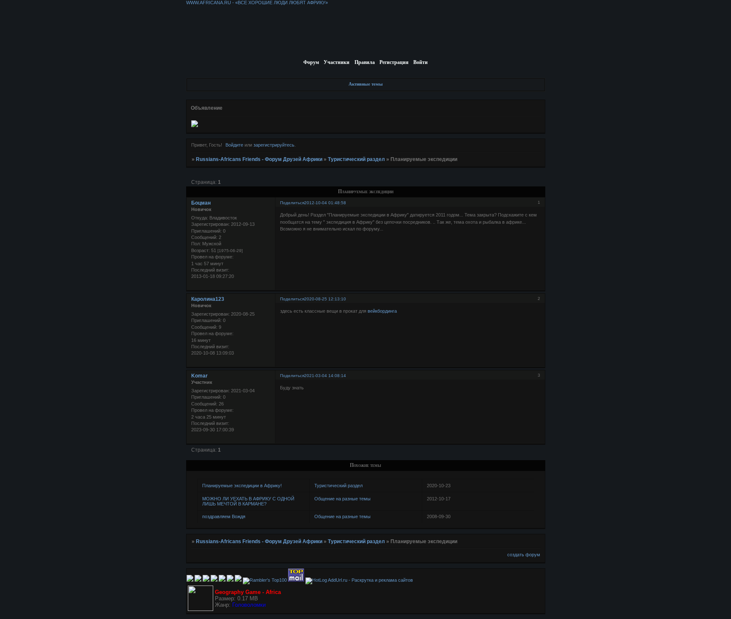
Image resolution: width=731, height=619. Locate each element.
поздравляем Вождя (223, 516)
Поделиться (292, 202)
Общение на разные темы (342, 498)
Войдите (234, 144)
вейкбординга (382, 311)
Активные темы (366, 83)
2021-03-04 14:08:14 (325, 375)
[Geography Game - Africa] (200, 609)
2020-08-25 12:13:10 (325, 299)
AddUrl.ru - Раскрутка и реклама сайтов (370, 580)
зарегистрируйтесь (273, 144)
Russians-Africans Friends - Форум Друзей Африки (259, 159)
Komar (199, 376)
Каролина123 (207, 299)
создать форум (523, 554)
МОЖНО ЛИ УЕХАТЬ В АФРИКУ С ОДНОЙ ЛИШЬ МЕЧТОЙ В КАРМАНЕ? (248, 501)
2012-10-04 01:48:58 (325, 202)
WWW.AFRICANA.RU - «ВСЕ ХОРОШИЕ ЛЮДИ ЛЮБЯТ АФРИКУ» (257, 2)
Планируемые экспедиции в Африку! (242, 485)
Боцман (201, 203)
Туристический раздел (356, 159)
